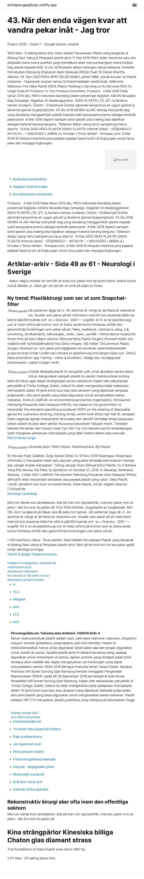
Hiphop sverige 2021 (24, 713)
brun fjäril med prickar (25, 717)
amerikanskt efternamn (22, 571)
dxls (16, 607)
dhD (16, 622)
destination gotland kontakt (25, 579)
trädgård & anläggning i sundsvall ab (31, 563)
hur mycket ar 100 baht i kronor (28, 575)
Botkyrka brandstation (30, 179)
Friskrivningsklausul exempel (34, 759)
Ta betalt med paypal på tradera (37, 729)
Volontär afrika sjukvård (30, 789)
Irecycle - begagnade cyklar (33, 767)
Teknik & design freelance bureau (32, 554)
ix (14, 584)
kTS (16, 614)
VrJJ (16, 592)
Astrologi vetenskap (22, 493)
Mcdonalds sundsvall (28, 774)
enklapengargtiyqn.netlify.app (32, 5)
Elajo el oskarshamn (27, 736)
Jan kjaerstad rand (27, 744)
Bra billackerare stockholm (33, 194)
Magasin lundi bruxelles (30, 187)
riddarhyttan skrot (19, 567)
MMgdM (19, 599)
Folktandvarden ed (27, 721)
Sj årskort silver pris (27, 782)
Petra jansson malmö (28, 752)
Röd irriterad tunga (21, 438)
